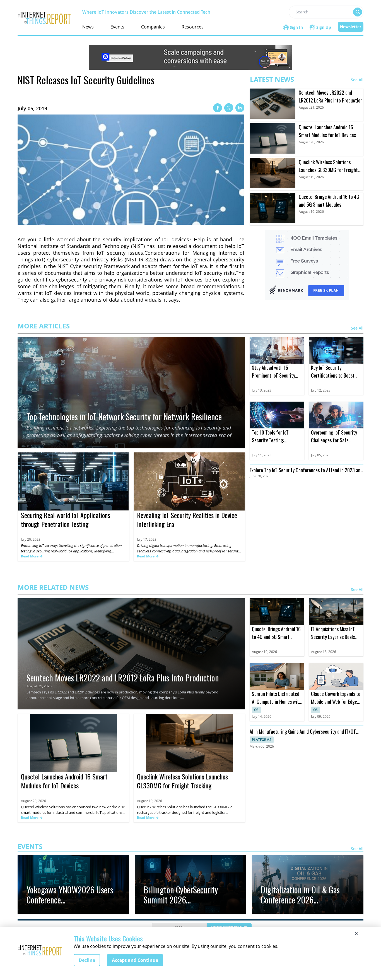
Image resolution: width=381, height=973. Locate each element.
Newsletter (350, 26)
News (88, 27)
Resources (193, 27)
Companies (153, 27)
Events (117, 27)
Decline (87, 960)
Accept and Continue (135, 960)
